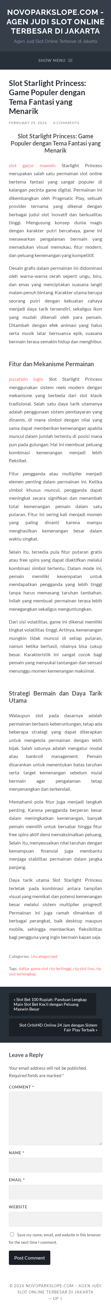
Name (16, 1152)
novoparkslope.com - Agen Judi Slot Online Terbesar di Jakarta (56, 21)
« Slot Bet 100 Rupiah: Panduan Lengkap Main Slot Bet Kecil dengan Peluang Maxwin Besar (50, 1004)
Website (18, 1207)
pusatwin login (26, 379)
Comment (21, 1087)
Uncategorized (44, 956)
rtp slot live (83, 968)
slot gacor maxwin (32, 165)
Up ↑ (58, 1298)
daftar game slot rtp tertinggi (45, 968)
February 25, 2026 (28, 122)
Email (17, 1179)
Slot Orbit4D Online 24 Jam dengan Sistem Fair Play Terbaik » (58, 1027)
